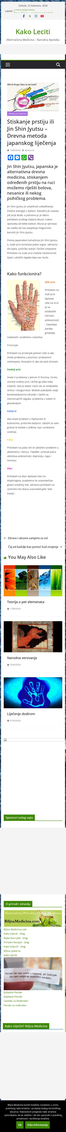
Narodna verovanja (22, 658)
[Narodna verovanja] (33, 623)
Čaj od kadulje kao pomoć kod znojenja (33, 547)
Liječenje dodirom (21, 713)
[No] (61, 1116)
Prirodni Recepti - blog (16, 942)
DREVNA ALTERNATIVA (17, 113)
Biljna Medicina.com (15, 929)
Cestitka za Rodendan (16, 1000)
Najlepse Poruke (13, 996)
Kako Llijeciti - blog (14, 933)
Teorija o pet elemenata (25, 602)
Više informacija (37, 1125)
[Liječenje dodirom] (33, 679)
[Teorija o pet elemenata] (33, 567)
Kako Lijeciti (10, 955)
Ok (20, 1125)
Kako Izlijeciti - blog (15, 946)
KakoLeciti (29, 150)
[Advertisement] (33, 861)
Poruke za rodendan (15, 1005)
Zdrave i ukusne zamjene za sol (28, 538)
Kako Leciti (33, 31)
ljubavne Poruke (13, 992)
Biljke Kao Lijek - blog (16, 938)
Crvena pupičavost (24, 11)
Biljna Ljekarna (12, 950)
